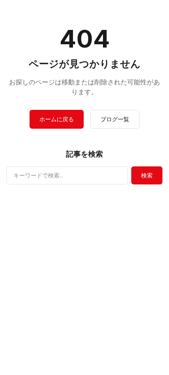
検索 (147, 175)
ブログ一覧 (114, 119)
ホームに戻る (56, 119)
